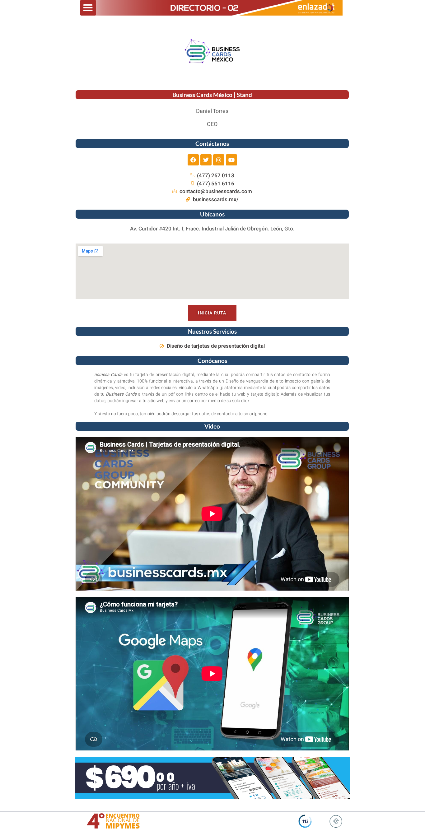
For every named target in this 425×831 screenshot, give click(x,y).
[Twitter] (206, 159)
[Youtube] (231, 159)
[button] (88, 8)
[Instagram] (218, 159)
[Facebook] (193, 159)
